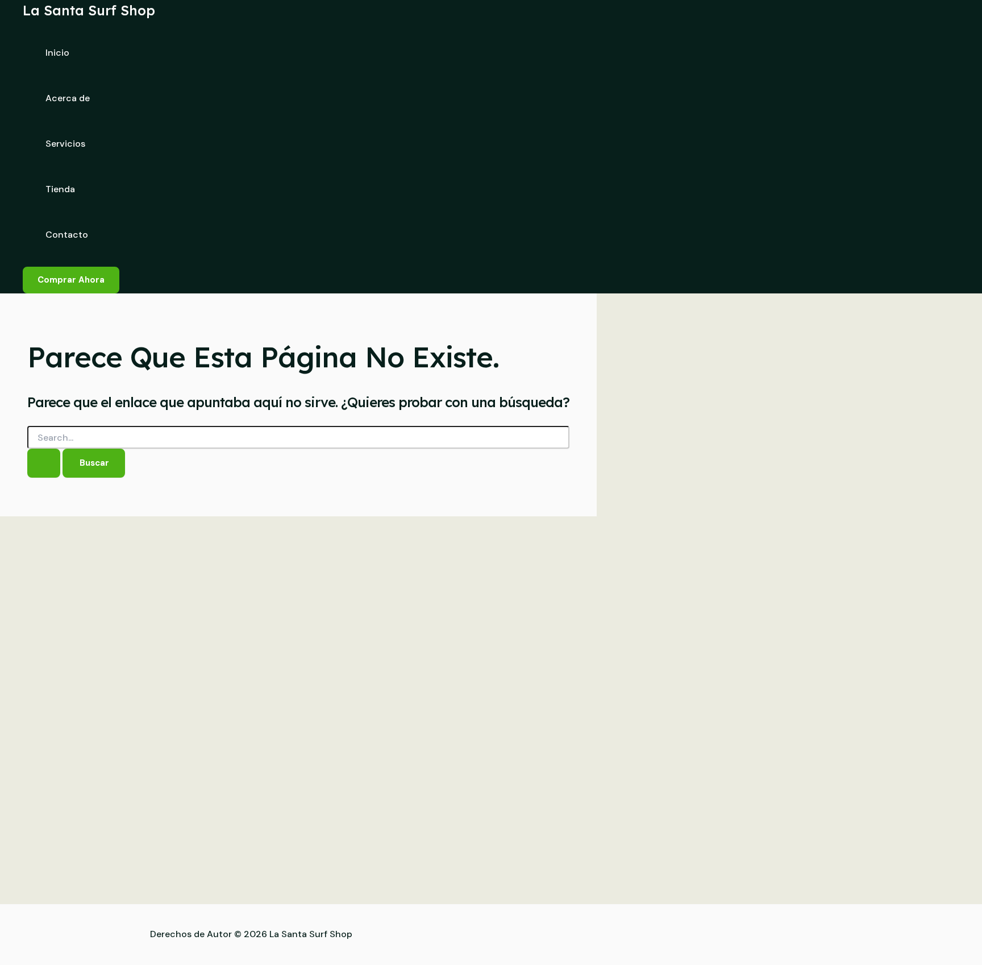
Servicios (65, 144)
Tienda (60, 189)
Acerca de (67, 98)
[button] (71, 280)
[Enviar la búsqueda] (43, 463)
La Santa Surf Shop (89, 10)
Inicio (57, 53)
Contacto (66, 235)
